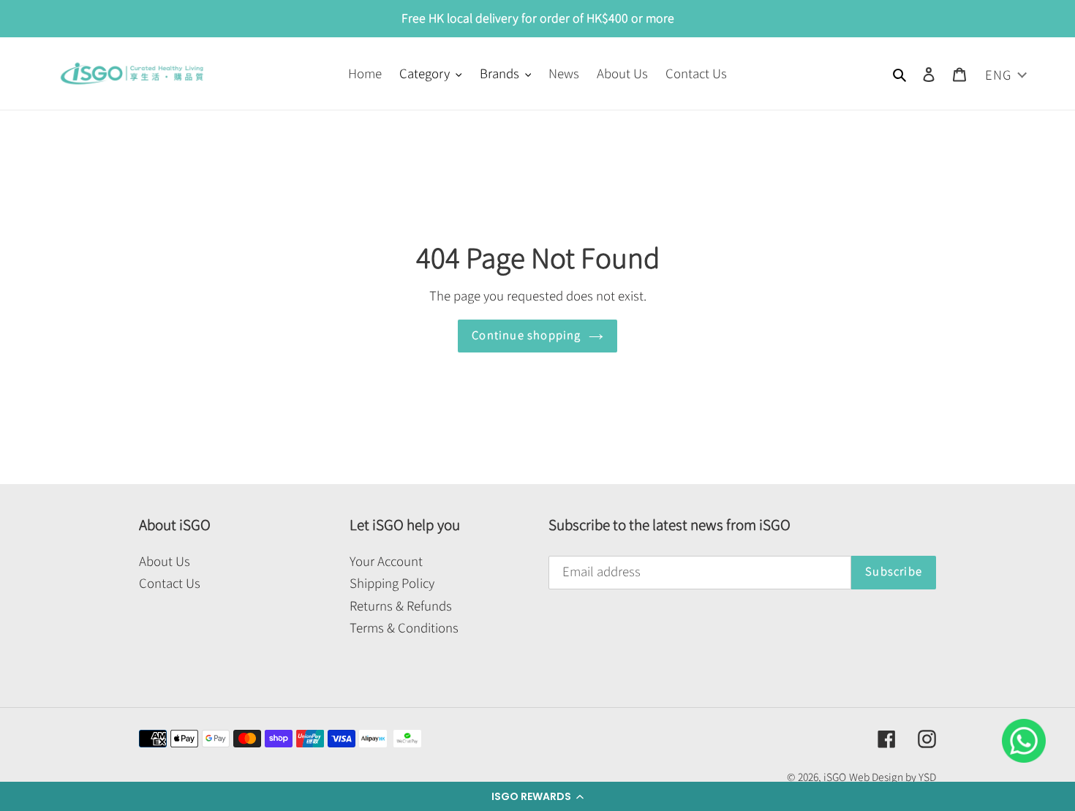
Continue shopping (526, 335)
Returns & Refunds (401, 606)
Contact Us (169, 583)
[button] (537, 796)
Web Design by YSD (892, 777)
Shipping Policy (392, 583)
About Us (164, 561)
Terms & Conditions (404, 628)
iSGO (834, 777)
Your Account (386, 561)
